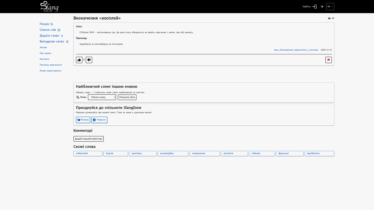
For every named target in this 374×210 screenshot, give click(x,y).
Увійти (306, 6)
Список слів (48, 30)
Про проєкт (45, 53)
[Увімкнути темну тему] (322, 6)
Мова (83, 97)
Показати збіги (127, 97)
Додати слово (49, 35)
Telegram (101, 120)
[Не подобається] (89, 60)
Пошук (44, 24)
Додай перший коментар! (88, 139)
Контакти (44, 59)
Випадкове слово (52, 41)
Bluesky (85, 120)
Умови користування (50, 71)
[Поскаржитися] (328, 60)
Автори (43, 47)
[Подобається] (79, 60)
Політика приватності (51, 65)
